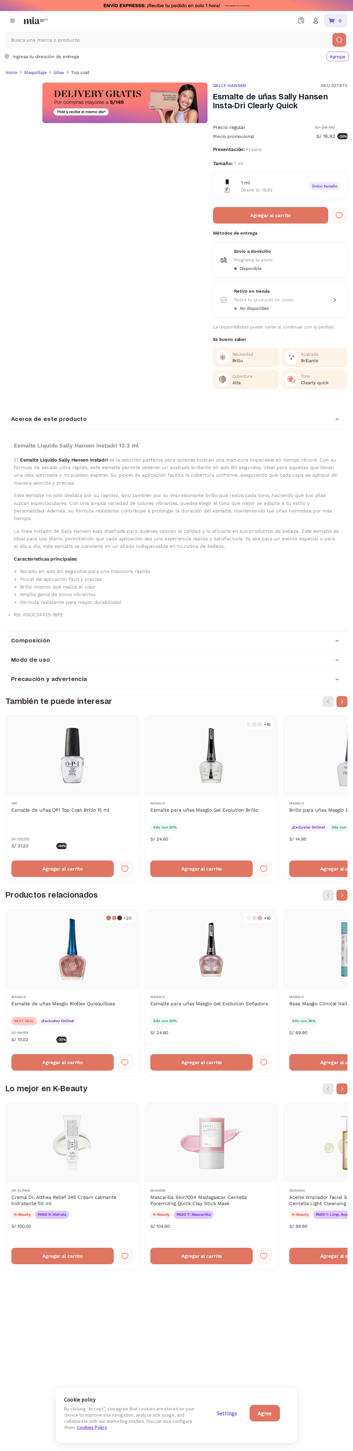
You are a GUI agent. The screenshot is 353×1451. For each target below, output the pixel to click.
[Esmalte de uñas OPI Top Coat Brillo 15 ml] (72, 799)
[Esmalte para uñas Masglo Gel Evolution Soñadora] (211, 992)
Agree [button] (265, 1413)
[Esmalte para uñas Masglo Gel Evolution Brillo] (211, 799)
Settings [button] (227, 1413)
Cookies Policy (92, 1427)
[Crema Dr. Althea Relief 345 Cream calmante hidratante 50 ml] (72, 1186)
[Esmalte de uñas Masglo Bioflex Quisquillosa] (72, 992)
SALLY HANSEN (229, 85)
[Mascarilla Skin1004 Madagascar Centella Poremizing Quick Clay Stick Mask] (211, 1186)
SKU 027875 (334, 85)
